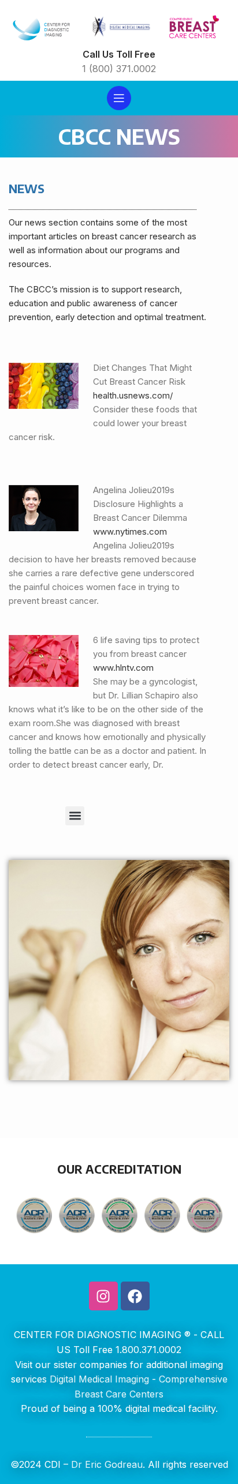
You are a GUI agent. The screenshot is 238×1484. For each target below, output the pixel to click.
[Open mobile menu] (119, 98)
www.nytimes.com (130, 531)
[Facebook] (135, 1296)
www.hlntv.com (123, 667)
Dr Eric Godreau (105, 1464)
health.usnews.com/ (133, 395)
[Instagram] (103, 1296)
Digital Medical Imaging (99, 1379)
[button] (74, 815)
